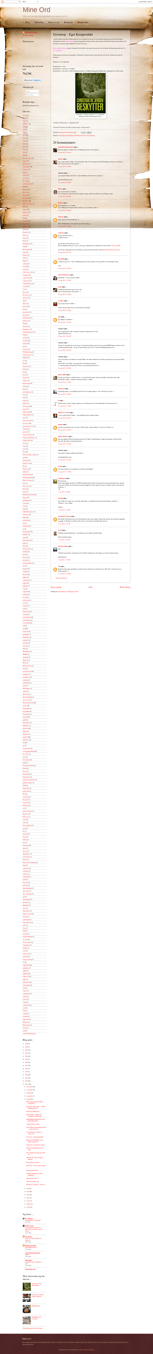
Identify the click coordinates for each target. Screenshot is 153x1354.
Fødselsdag (26, 412)
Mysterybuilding (27, 697)
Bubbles (27, 1254)
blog (24, 218)
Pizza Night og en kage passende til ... (35, 1153)
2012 (24, 118)
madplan (25, 640)
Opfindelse (26, 726)
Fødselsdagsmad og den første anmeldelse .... (34, 1102)
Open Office (26, 723)
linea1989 (61, 259)
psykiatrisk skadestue (29, 780)
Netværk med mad (28, 703)
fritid (24, 398)
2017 (24, 135)
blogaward (26, 221)
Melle (24, 663)
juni (28, 1191)
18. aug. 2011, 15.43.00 (64, 152)
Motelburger (26, 688)
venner (25, 996)
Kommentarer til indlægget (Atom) (68, 591)
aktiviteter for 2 (27, 158)
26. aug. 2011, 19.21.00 (64, 350)
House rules (26, 486)
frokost (25, 400)
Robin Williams (27, 811)
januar (29, 1207)
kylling (25, 572)
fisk (24, 372)
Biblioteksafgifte (28, 204)
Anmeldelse (26, 167)
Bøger (24, 261)
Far (24, 346)
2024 (24, 152)
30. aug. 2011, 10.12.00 (64, 444)
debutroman (69, 41)
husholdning (26, 500)
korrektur (25, 560)
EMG (24, 335)
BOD (24, 229)
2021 (24, 147)
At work (25, 181)
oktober (29, 1093)
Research (25, 800)
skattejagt (25, 845)
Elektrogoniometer (28, 332)
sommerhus (26, 877)
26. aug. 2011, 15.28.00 (64, 310)
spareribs (25, 885)
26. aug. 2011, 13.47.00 (64, 280)
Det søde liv (26, 295)
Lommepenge (27, 620)
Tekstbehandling (27, 937)
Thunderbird (26, 945)
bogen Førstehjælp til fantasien (111, 250)
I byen (24, 503)
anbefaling (26, 164)
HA (24, 466)
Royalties (25, 814)
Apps (24, 172)
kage (24, 537)
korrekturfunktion (28, 563)
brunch (25, 238)
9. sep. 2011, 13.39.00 (64, 560)
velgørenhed (26, 994)
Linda (60, 466)
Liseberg (25, 614)
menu (24, 668)
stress (24, 908)
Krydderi (25, 569)
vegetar (25, 991)
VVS (24, 1011)
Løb (24, 626)
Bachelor (25, 189)
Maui (24, 649)
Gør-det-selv (26, 463)
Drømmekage (26, 318)
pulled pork (26, 791)
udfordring (25, 974)
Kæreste (25, 574)
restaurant (25, 803)
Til (59, 566)
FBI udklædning (27, 352)
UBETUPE (26, 965)
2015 (24, 129)
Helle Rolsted (27, 475)
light (24, 609)
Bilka (24, 206)
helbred (25, 472)
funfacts (25, 403)
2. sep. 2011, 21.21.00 (64, 524)
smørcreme (26, 868)
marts (28, 1201)
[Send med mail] (82, 132)
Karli (59, 530)
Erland (60, 498)
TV (24, 962)
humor (24, 492)
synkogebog (26, 919)
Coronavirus (26, 281)
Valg (24, 988)
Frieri (24, 395)
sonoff (24, 879)
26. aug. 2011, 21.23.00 (64, 382)
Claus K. (60, 217)
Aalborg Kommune (28, 1033)
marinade (25, 643)
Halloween (26, 469)
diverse (25, 306)
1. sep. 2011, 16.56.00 (64, 492)
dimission (25, 298)
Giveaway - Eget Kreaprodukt (34, 1137)
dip (24, 301)
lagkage (25, 583)
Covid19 (25, 286)
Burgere (25, 255)
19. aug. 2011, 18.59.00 (64, 226)
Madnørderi (26, 637)
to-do (24, 951)
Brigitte (60, 203)
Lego (24, 589)
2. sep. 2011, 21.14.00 (64, 510)
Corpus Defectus (27, 284)
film (24, 363)
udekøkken (26, 968)
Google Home (27, 440)
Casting (25, 266)
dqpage (60, 424)
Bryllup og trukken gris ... (33, 1111)
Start (90, 587)
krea (24, 566)
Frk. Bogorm (29, 1218)
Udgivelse (92, 135)
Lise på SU (28, 1237)
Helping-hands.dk (28, 477)
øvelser (25, 1028)
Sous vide (25, 882)
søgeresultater (27, 922)
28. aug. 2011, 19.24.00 (64, 430)
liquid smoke (26, 611)
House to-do (53, 22)
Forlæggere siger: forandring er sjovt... (33, 1263)
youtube (25, 1016)
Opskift (25, 731)
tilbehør (25, 948)
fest (24, 361)
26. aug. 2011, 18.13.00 (64, 322)
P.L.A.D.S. (26, 754)
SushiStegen (62, 478)
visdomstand (26, 1005)
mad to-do (25, 631)
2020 (24, 144)
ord (87, 135)
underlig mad (26, 982)
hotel (24, 483)
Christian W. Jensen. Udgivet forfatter (34, 1158)
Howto (25, 489)
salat (24, 820)
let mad (25, 597)
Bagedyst (25, 195)
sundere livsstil (27, 914)
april (28, 1198)
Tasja (24, 928)
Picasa (25, 771)
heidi (59, 287)
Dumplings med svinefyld (36, 1318)
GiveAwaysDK (116, 246)
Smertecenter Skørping (29, 862)
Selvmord (25, 834)
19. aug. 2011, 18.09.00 (64, 210)
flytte (24, 375)
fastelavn (25, 349)
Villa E (25, 999)
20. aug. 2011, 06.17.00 (64, 252)
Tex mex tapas (27, 942)
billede (25, 209)
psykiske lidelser (27, 783)
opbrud (25, 720)
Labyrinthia (26, 580)
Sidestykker (28, 1260)
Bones (24, 235)
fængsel (25, 409)
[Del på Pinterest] (90, 132)
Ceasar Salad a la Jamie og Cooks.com (34, 1133)
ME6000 (25, 654)
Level (24, 603)
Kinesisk (25, 557)
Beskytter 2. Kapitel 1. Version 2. (35, 1184)
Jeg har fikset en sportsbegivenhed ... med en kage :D (36, 1128)
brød (24, 246)
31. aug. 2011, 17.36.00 (64, 472)
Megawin (25, 660)
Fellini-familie (27, 355)
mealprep (25, 657)
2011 (60, 135)
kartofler (25, 552)
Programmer (26, 777)
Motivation (26, 694)
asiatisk (25, 178)
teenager (25, 934)
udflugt (25, 971)
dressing (25, 315)
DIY (24, 309)
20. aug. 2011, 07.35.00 (64, 268)
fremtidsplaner (27, 392)
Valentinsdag (26, 985)
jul (23, 529)
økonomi (25, 1022)
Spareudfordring (27, 888)
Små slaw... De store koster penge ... (35, 1166)
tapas (24, 925)
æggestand (26, 1019)
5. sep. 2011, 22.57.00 (64, 540)
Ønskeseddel (26, 1025)
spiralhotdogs (26, 899)
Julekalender (26, 532)
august (29, 1099)
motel (24, 686)
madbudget (26, 634)
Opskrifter (39, 22)
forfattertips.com (30, 1269)
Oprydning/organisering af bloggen (32, 1328)
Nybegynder (26, 708)
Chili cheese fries (28, 272)
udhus (24, 979)
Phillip (25, 768)
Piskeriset (61, 389)
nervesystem (26, 700)
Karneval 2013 (27, 549)
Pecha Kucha (26, 760)
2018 (24, 138)
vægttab (25, 1014)
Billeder (77, 135)
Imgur (24, 509)
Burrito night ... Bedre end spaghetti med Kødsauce (34, 1115)
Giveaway (83, 135)
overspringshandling (28, 751)
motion (25, 691)
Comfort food (26, 278)
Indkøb (25, 517)
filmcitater (26, 366)
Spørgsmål (26, 905)
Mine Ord (36, 9)
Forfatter (25, 380)
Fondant (25, 378)
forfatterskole (26, 383)
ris (23, 808)
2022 (24, 149)
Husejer (25, 497)
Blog (27, 22)
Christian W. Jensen (64, 516)
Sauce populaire (27, 825)
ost (23, 745)
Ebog (24, 323)
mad (24, 629)
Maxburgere (26, 651)
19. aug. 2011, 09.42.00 (64, 196)
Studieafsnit (26, 911)
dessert (25, 292)
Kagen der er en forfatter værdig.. (35, 1145)
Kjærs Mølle (62, 375)
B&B (24, 187)
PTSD (24, 785)
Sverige (25, 917)
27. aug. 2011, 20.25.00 (64, 418)
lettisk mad (26, 600)
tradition (25, 956)
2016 (24, 132)
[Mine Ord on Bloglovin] (32, 81)
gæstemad (26, 460)
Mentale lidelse (27, 666)
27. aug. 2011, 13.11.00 (64, 406)
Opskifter (25, 734)
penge (24, 763)
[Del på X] (86, 132)
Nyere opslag (56, 587)
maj (28, 1195)
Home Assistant (27, 480)
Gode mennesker (27, 435)
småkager (25, 871)
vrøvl (24, 1008)
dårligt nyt (26, 321)
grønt (24, 457)
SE (23, 831)
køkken (25, 577)
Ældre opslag (125, 587)
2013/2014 (26, 124)
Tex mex (25, 939)
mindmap (25, 680)
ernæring (25, 338)
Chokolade (26, 275)
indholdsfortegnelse (28, 512)
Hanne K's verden (63, 412)
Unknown (61, 233)
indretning (26, 520)
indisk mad (26, 514)
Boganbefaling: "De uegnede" (33, 1220)
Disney (25, 303)
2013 (24, 121)
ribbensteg (26, 805)
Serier (24, 837)
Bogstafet (25, 232)
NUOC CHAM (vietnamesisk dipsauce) (33, 1239)
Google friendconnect (29, 438)
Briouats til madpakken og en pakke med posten (34, 1141)
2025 (24, 155)
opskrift (25, 737)
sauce (24, 823)
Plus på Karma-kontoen (33, 1162)
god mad (25, 432)
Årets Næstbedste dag (32, 1181)
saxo (24, 828)
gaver (24, 418)
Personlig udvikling (28, 765)
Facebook (25, 341)
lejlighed (25, 594)
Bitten (60, 189)
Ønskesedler (83, 22)
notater (25, 706)
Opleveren (26, 728)
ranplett (80, 1350)
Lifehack (25, 606)
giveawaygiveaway (28, 426)
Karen (24, 546)
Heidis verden (29, 1226)
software (25, 874)
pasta (24, 757)
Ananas (25, 161)
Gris (24, 452)
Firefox (25, 369)
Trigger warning (27, 959)
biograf (25, 215)
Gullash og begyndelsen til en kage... (34, 1149)
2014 (24, 127)
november (30, 1090)
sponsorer (25, 902)
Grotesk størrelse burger (29, 455)
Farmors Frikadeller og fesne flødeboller (34, 1174)
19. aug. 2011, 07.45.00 (64, 182)
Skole (24, 848)
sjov (24, 842)
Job (24, 523)
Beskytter (68, 22)
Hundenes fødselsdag (29, 494)
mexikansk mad (27, 671)
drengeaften (26, 312)
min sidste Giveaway (60, 48)
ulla (59, 317)
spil (24, 897)
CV (24, 289)
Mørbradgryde (36, 1306)
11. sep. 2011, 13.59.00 (64, 574)
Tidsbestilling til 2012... (31, 1247)
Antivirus (25, 169)
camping (25, 264)
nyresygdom (26, 711)
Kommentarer (29, 95)
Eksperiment (26, 329)
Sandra (60, 159)
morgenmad (26, 683)
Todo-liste (26, 954)
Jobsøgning (26, 526)
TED (24, 931)
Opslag (27, 91)
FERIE (25, 358)
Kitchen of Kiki (63, 546)
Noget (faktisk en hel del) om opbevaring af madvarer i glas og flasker (34, 1229)
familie (25, 343)
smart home (26, 857)
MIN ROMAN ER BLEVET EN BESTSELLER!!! (35, 1120)
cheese (25, 269)
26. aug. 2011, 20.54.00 (64, 368)
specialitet (26, 891)
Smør (24, 865)
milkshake (26, 674)
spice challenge (27, 894)
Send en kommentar (61, 578)
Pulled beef (26, 788)
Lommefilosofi (27, 617)
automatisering (27, 184)
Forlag (24, 386)
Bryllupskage (26, 244)
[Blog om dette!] (84, 132)
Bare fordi (65, 135)
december (30, 1087)
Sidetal (25, 840)
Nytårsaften (26, 714)
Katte (24, 554)
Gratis (24, 443)
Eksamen (25, 326)
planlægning (26, 774)
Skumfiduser (26, 854)
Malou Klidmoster (63, 275)
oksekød (25, 717)
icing (24, 506)
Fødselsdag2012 (27, 415)
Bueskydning (26, 249)
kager (24, 543)
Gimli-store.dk (27, 420)
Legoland (25, 591)
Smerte (25, 859)
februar (29, 1204)
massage (25, 646)
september (30, 1096)
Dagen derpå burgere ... (32, 1170)
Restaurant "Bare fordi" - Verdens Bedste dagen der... (35, 1107)
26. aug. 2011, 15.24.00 (64, 294)
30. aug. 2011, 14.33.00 (64, 460)
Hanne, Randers (63, 436)
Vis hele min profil (28, 35)
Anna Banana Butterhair (65, 147)
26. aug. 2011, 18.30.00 (64, 336)
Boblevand (26, 226)
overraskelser (26, 748)
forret (24, 389)
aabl (24, 1031)
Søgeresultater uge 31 (32, 1178)
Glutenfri (25, 429)
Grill (24, 449)
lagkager (25, 586)
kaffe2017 (25, 534)
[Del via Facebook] (88, 132)
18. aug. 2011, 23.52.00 (64, 166)
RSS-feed (25, 817)
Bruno (24, 241)
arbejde (25, 175)
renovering (26, 797)
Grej (24, 446)
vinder (24, 1002)
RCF (24, 794)
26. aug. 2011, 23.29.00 (64, 394)
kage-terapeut (27, 540)
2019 (24, 141)
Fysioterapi (26, 406)
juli (28, 1188)
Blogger (25, 224)
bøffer (24, 258)
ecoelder (60, 301)
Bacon (24, 192)
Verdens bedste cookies (33, 1124)
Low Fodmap (26, 623)
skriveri (25, 851)
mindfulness (26, 677)
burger (24, 252)
